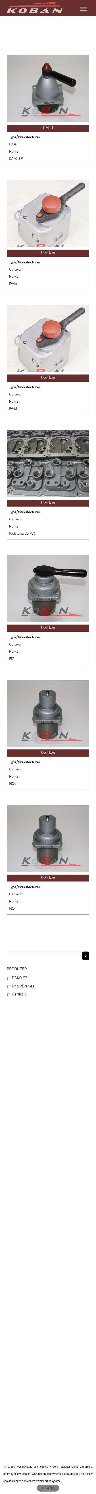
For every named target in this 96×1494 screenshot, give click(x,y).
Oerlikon (19, 995)
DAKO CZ (19, 978)
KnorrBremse (23, 987)
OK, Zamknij (48, 1488)
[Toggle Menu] (83, 9)
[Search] (85, 956)
